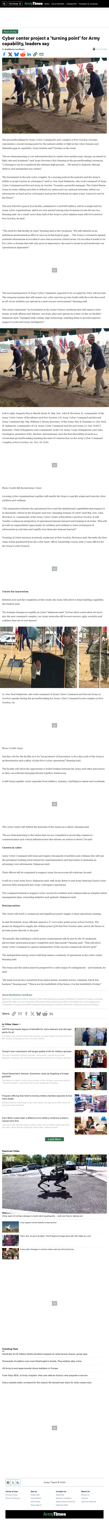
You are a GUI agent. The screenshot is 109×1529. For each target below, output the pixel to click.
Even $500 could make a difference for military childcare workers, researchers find (35, 1119)
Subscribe (35, 1494)
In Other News (10, 1024)
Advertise (60, 1494)
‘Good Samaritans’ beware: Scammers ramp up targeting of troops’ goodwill (35, 1075)
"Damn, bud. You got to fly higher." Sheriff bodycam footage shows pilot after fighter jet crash (55, 1236)
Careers (84, 1498)
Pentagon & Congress (88, 4)
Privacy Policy (11, 1494)
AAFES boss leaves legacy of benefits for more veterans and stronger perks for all (37, 1030)
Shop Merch (36, 1504)
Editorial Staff (62, 1504)
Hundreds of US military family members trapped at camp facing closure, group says (44, 1353)
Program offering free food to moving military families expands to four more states (37, 1097)
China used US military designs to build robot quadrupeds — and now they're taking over (42, 1215)
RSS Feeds (35, 1501)
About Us (85, 1494)
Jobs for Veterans (88, 1501)
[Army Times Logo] (33, 3)
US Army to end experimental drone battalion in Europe (30, 1368)
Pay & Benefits (57, 4)
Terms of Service (12, 1498)
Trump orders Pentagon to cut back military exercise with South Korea (47, 1249)
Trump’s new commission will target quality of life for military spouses (37, 1051)
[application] (54, 1183)
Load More (54, 1139)
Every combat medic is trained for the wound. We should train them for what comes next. (47, 1382)
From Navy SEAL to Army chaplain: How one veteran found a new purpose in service (45, 1375)
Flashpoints (71, 4)
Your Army (10, 31)
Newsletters (36, 1498)
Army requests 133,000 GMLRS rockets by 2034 (38, 1222)
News (46, 4)
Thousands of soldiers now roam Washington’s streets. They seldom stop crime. (42, 1361)
